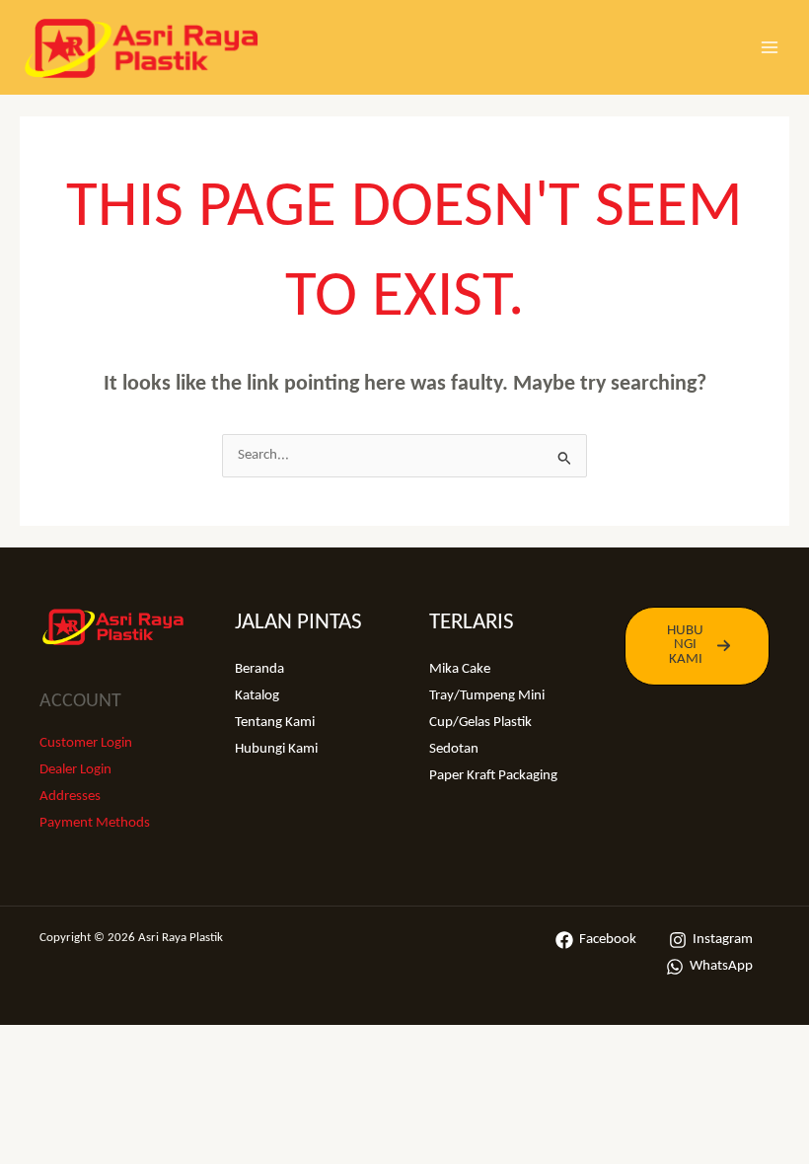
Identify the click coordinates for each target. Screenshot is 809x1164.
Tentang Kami (275, 722)
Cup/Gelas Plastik (480, 722)
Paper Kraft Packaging (493, 775)
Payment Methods (94, 823)
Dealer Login (75, 770)
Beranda (259, 669)
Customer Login (85, 743)
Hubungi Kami (276, 749)
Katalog (257, 696)
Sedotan (453, 749)
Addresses (70, 796)
